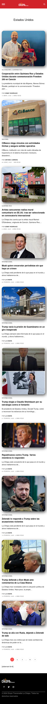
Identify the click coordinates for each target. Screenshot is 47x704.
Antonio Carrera (11, 160)
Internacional (7, 262)
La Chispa (8, 280)
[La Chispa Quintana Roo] (23, 4)
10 (30, 659)
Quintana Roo (17, 70)
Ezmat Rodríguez (11, 93)
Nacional (5, 139)
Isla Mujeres (6, 70)
